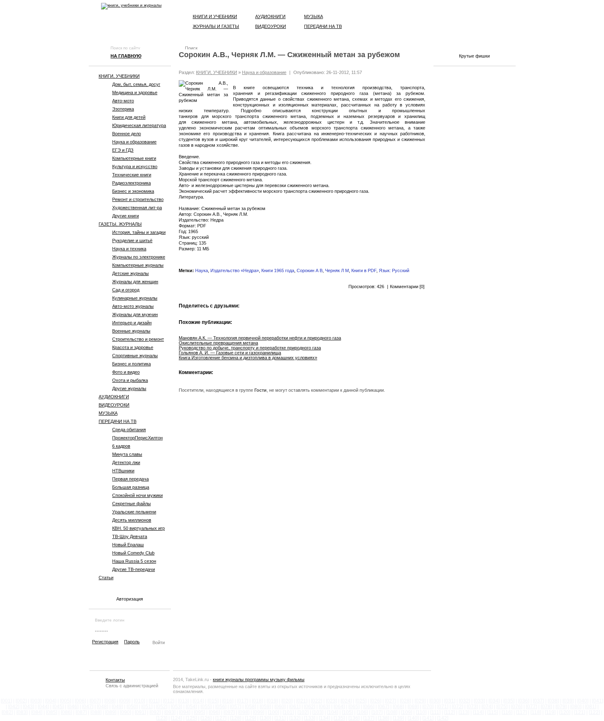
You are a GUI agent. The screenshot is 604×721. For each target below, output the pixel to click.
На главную (126, 55)
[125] (191, 718)
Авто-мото (123, 100)
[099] (258, 712)
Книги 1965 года (277, 270)
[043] (28, 706)
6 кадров (121, 446)
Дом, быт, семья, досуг (136, 84)
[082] (7, 712)
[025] (361, 701)
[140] (413, 718)
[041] (597, 701)
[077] (531, 706)
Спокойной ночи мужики (137, 495)
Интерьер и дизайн (132, 322)
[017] (242, 701)
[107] (377, 712)
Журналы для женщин (135, 281)
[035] (508, 701)
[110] (421, 712)
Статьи (106, 577)
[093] (169, 712)
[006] (80, 701)
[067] (383, 706)
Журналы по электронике (138, 256)
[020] (287, 701)
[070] (427, 706)
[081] (590, 706)
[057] (235, 706)
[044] (43, 706)
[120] (564, 712)
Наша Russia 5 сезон (134, 561)
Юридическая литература (139, 125)
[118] (535, 712)
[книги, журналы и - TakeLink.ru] (131, 6)
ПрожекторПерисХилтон (137, 437)
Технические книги (131, 174)
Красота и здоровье (132, 347)
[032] (464, 701)
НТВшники (123, 470)
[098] (243, 712)
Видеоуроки (270, 26)
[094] (184, 712)
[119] (550, 712)
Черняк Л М (337, 270)
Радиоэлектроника (131, 182)
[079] (561, 706)
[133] (309, 718)
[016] (227, 701)
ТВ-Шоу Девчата (129, 536)
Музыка (313, 16)
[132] (294, 718)
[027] (390, 701)
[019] (272, 701)
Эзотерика (123, 108)
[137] (368, 718)
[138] (383, 718)
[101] (288, 712)
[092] (155, 712)
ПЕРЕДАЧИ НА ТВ (117, 421)
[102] (303, 712)
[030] (434, 701)
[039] (568, 701)
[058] (250, 706)
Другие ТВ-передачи (133, 569)
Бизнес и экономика (133, 191)
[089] (110, 712)
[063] (324, 706)
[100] (273, 712)
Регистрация (105, 641)
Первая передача (130, 478)
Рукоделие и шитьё (132, 240)
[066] (368, 706)
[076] (516, 706)
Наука (201, 270)
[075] (501, 706)
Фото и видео (126, 372)
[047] (87, 706)
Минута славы (127, 454)
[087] (81, 712)
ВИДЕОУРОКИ (114, 404)
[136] (354, 718)
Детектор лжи (126, 462)
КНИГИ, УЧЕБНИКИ (119, 76)
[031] (449, 701)
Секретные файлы (131, 503)
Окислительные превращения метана (218, 342)
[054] (191, 706)
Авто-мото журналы (133, 306)
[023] (331, 701)
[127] (220, 718)
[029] (420, 701)
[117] (521, 712)
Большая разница (130, 487)
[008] (109, 701)
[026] (375, 701)
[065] (354, 706)
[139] (398, 718)
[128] (235, 718)
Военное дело (126, 133)
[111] (435, 712)
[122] (594, 712)
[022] (316, 701)
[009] (124, 701)
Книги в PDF (363, 270)
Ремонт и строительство (138, 199)
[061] (294, 706)
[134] (324, 718)
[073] (472, 706)
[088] (95, 712)
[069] (413, 706)
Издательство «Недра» (234, 270)
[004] (50, 701)
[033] (479, 701)
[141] (427, 718)
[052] (161, 706)
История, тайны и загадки (139, 232)
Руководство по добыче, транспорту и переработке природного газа (250, 347)
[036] (523, 701)
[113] (464, 712)
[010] (139, 701)
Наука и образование (134, 141)
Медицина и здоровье (134, 92)
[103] (317, 712)
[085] (51, 712)
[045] (58, 706)
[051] (146, 706)
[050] (132, 706)
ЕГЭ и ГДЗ (123, 150)
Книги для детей (128, 117)
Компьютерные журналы (138, 265)
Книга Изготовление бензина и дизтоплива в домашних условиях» (248, 357)
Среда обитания (129, 429)
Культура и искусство (134, 166)
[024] (346, 701)
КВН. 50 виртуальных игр (138, 528)
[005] (65, 701)
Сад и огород (125, 289)
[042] (13, 706)
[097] (229, 712)
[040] (582, 701)
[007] (95, 701)
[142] (442, 718)
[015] (213, 701)
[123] (161, 718)
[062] (309, 706)
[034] (494, 701)
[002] (21, 701)
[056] (220, 706)
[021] (301, 701)
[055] (206, 706)
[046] (72, 706)
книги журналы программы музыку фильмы (258, 679)
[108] (391, 712)
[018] (257, 701)
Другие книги (125, 215)
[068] (398, 706)
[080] (575, 706)
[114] (478, 712)
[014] (198, 701)
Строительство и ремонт (138, 339)
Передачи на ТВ (323, 26)
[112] (449, 712)
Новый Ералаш (128, 544)
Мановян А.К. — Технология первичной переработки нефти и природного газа (260, 337)
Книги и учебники (215, 16)
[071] (442, 706)
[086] (66, 712)
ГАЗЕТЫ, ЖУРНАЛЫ (120, 224)
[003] (35, 701)
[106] (362, 712)
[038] (553, 701)
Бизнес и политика (131, 363)
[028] (405, 701)
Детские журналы (130, 273)
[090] (125, 712)
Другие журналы (129, 388)
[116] (507, 712)
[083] (22, 712)
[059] (265, 706)
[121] (579, 712)
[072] (457, 706)
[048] (102, 706)
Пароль (132, 641)
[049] (117, 706)
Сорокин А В (310, 270)
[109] (406, 712)
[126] (206, 718)
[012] (168, 701)
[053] (176, 706)
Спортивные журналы (135, 355)
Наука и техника (129, 248)
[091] (140, 712)
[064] (339, 706)
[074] (487, 706)
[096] (214, 712)
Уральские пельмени (134, 511)
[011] (154, 701)
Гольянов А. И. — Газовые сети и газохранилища (230, 352)
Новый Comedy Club (133, 552)
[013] (183, 701)
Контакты (115, 679)
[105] (347, 712)
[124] (176, 718)
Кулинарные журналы (134, 298)
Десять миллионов (131, 520)
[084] (36, 712)
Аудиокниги (270, 16)
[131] (280, 718)
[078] (546, 706)
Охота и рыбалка (130, 380)
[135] (339, 718)
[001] (6, 701)
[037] (538, 701)
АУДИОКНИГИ (114, 396)
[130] (265, 718)
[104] (332, 712)
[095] (199, 712)
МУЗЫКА (108, 413)
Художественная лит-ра (137, 207)
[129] (250, 718)
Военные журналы (131, 330)
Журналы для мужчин (135, 314)
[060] (280, 706)
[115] (492, 712)
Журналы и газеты (216, 26)
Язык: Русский (394, 270)
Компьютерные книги (134, 158)
